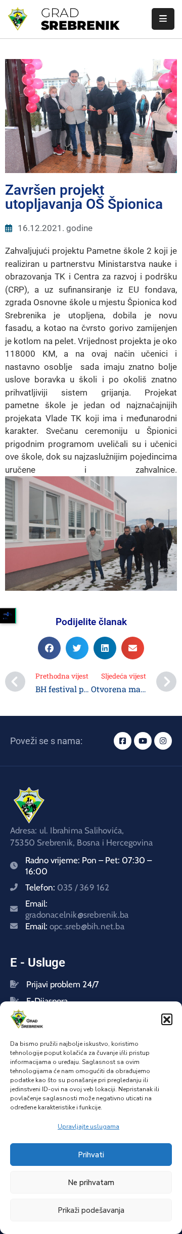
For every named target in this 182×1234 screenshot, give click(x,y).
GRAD (60, 12)
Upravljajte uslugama (88, 1127)
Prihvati (91, 1155)
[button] (167, 1019)
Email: (74, 926)
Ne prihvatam (91, 1182)
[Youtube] (143, 741)
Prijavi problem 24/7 (62, 984)
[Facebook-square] (122, 741)
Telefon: (67, 887)
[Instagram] (163, 741)
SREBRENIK (80, 25)
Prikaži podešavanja (91, 1210)
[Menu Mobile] (163, 19)
